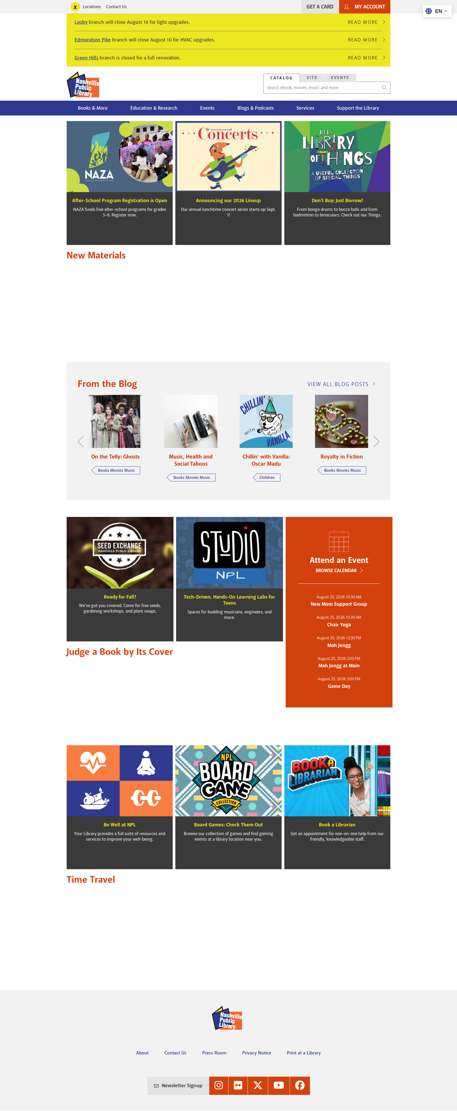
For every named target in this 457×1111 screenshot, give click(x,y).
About (142, 1053)
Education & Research (153, 108)
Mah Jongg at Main (339, 666)
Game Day (339, 686)
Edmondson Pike (93, 40)
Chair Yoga (339, 625)
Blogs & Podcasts (255, 108)
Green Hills (86, 58)
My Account (370, 6)
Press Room (214, 1053)
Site (312, 77)
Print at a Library (304, 1053)
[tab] (281, 78)
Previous (83, 441)
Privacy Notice (256, 1053)
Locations (92, 7)
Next (373, 441)
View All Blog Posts (338, 384)
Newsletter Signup (182, 1085)
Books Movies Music (116, 470)
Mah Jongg (339, 645)
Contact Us (116, 7)
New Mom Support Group (339, 604)
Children (267, 477)
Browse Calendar (336, 571)
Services (305, 108)
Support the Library (358, 108)
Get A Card (320, 6)
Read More (365, 22)
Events (340, 77)
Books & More (93, 108)
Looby (81, 22)
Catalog (281, 78)
